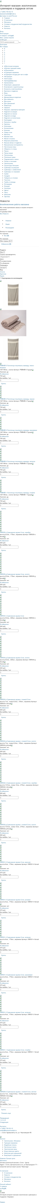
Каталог (2, 1139)
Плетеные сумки (9, 157)
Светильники (8, 163)
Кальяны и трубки (10, 122)
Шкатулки (7, 194)
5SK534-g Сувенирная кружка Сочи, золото (15, 658)
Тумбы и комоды (9, 182)
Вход (1, 31)
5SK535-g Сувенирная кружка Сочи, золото (15, 574)
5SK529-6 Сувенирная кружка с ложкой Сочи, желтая (18, 1092)
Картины (7, 124)
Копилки (7, 130)
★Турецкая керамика (11, 72)
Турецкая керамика (10, 1143)
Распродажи (10, 228)
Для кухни (7, 101)
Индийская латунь (10, 1145)
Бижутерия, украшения (12, 85)
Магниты (7, 134)
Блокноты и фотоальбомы (13, 89)
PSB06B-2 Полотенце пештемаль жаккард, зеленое (17, 461)
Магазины (7, 22)
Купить (3, 383)
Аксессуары (8, 78)
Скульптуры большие (11, 165)
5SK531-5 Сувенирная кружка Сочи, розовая (15, 900)
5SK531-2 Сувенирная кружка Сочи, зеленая (15, 1012)
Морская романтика (11, 141)
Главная (7, 18)
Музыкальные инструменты (13, 145)
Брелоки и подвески (11, 91)
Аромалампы (8, 83)
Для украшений (9, 103)
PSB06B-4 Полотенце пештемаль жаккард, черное (17, 399)
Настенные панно (10, 1147)
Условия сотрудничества (12, 24)
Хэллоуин (7, 188)
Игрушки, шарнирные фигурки (14, 110)
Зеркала (7, 107)
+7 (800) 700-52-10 (6, 12)
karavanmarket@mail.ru (8, 14)
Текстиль (7, 180)
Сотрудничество (26, 24)
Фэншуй (7, 186)
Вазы (6, 93)
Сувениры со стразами (12, 172)
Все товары (4, 46)
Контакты (7, 28)
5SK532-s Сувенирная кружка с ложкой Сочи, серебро (18, 783)
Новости (7, 26)
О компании (8, 20)
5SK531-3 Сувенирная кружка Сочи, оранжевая (16, 975)
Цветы (6, 190)
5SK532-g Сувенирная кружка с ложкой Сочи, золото (18, 824)
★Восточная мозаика (11, 66)
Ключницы (7, 126)
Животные (7, 105)
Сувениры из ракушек (11, 167)
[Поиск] (19, 42)
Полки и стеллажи (10, 161)
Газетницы (7, 95)
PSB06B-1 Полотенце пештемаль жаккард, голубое (17, 493)
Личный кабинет (5, 1184)
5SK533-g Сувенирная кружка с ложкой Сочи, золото (18, 741)
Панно (6, 151)
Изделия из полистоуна (12, 118)
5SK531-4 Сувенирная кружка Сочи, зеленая (15, 937)
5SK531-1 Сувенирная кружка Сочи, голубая (15, 1050)
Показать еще (6, 1113)
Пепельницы (8, 155)
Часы (6, 192)
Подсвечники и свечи (11, 159)
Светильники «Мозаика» (12, 1141)
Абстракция (8, 76)
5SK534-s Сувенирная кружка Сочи (12, 616)
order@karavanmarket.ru (8, 1130)
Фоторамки (8, 184)
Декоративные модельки (12, 97)
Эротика (7, 196)
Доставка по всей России (8, 16)
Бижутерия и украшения (12, 1155)
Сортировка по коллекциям (12, 278)
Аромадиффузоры (10, 81)
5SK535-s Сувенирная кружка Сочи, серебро (15, 532)
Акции (8, 224)
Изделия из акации (10, 112)
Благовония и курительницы (13, 87)
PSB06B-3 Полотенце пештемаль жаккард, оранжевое (18, 430)
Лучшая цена (10, 1158)
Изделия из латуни (10, 114)
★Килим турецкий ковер (12, 68)
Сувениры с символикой (12, 170)
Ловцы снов (8, 132)
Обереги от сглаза (10, 149)
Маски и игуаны (9, 138)
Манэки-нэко (8, 136)
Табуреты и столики (11, 178)
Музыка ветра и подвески (12, 143)
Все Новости (4, 214)
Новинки (8, 220)
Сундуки (7, 176)
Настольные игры (10, 147)
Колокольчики (8, 128)
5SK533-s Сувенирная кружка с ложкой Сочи (15, 699)
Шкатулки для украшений (12, 1153)
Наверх (2, 1202)
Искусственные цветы (11, 1151)
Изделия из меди (10, 116)
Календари (8, 120)
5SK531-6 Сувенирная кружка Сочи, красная (15, 862)
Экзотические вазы (10, 1149)
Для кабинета (8, 99)
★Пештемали (9, 70)
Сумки (6, 174)
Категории (3, 44)
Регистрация (4, 33)
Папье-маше (8, 153)
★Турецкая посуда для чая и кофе (16, 74)
